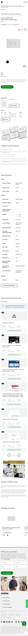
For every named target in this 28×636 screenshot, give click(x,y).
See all (6, 119)
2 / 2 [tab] (22, 29)
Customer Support (7, 607)
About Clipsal (6, 597)
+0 (9, 535)
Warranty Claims (4, 615)
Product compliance (4, 614)
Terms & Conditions (18, 615)
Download (14, 105)
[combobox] (20, 566)
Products (6, 13)
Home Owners (6, 601)
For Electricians (6, 604)
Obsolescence (10, 615)
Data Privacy (18, 614)
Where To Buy (7, 87)
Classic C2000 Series (5, 14)
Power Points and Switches (14, 13)
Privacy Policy (7, 559)
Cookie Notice (11, 614)
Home (2, 13)
